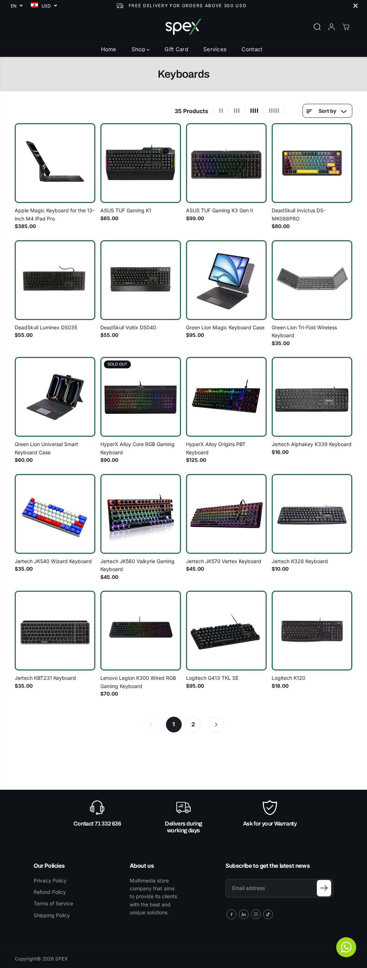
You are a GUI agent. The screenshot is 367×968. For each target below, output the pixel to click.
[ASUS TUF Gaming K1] (140, 163)
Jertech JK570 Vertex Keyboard (223, 561)
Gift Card (176, 49)
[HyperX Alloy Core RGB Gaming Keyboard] (140, 397)
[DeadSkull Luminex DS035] (55, 280)
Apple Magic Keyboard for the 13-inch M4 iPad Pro (55, 214)
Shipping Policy (52, 915)
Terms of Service (53, 903)
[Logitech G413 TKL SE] (226, 631)
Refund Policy (50, 892)
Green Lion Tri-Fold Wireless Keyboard (304, 331)
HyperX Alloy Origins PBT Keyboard (216, 448)
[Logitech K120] (312, 631)
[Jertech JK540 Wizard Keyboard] (55, 514)
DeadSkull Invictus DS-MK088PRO (298, 214)
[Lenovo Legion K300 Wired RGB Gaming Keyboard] (140, 631)
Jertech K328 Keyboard (300, 561)
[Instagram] (256, 914)
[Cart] (345, 26)
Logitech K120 (288, 678)
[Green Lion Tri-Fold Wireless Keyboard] (312, 280)
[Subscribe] (324, 888)
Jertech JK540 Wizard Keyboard (53, 561)
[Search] (317, 26)
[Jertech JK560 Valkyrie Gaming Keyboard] (140, 514)
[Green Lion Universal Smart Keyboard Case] (55, 397)
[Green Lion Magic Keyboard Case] (226, 280)
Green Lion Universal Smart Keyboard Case (46, 448)
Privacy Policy (50, 880)
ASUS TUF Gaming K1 (125, 210)
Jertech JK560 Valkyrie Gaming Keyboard (137, 565)
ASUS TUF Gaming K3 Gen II (219, 210)
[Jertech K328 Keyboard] (312, 514)
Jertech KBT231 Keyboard (45, 678)
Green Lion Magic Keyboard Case (225, 327)
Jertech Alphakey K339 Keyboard (312, 444)
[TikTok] (268, 914)
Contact (252, 49)
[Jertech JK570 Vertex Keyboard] (226, 514)
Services (215, 49)
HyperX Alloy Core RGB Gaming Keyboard (137, 448)
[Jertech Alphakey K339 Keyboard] (312, 397)
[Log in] (331, 26)
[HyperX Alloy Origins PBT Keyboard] (226, 397)
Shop (139, 49)
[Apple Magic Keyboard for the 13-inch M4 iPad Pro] (55, 163)
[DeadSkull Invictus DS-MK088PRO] (312, 163)
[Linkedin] (244, 914)
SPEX (61, 959)
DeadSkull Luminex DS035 (46, 327)
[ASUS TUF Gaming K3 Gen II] (226, 163)
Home (108, 49)
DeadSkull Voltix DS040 (128, 327)
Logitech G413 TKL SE (212, 678)
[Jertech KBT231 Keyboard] (55, 631)
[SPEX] (183, 26)
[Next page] (216, 724)
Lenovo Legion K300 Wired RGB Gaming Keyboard (138, 682)
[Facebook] (231, 914)
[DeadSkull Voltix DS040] (140, 280)
